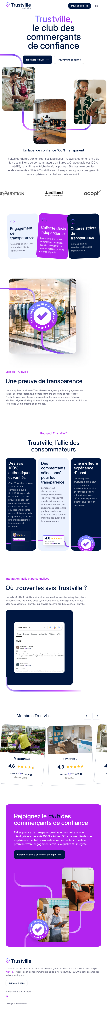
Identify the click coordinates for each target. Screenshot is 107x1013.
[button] (97, 6)
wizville (9, 971)
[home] (18, 5)
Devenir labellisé (79, 5)
